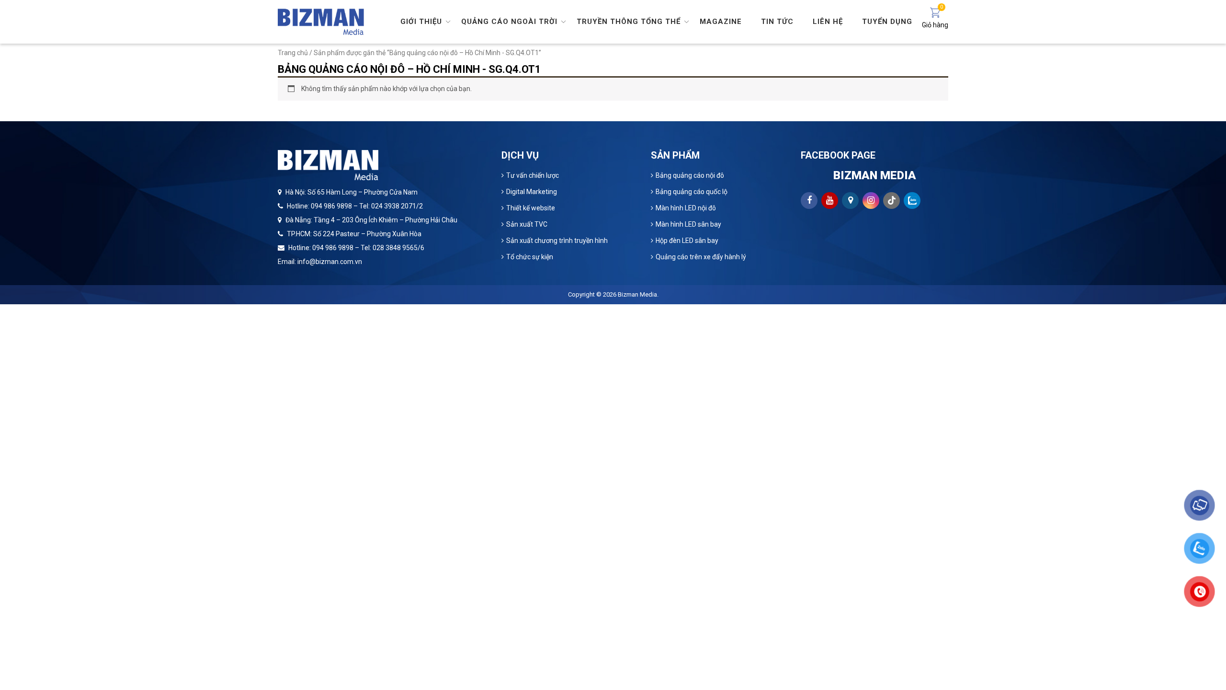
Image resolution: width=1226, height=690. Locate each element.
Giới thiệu (421, 21)
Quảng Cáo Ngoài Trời (509, 21)
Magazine (721, 21)
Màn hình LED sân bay (688, 224)
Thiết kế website (530, 208)
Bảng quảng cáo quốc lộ (691, 192)
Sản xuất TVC (526, 224)
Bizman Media (637, 294)
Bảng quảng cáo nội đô (690, 175)
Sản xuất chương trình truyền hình (557, 240)
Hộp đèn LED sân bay (687, 240)
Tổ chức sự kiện (529, 257)
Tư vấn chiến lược (532, 175)
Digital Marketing (531, 192)
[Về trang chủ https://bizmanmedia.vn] (321, 21)
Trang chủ (293, 53)
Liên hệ (828, 21)
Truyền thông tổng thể (629, 21)
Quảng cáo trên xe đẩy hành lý (701, 257)
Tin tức (777, 21)
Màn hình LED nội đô (686, 208)
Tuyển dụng (887, 21)
